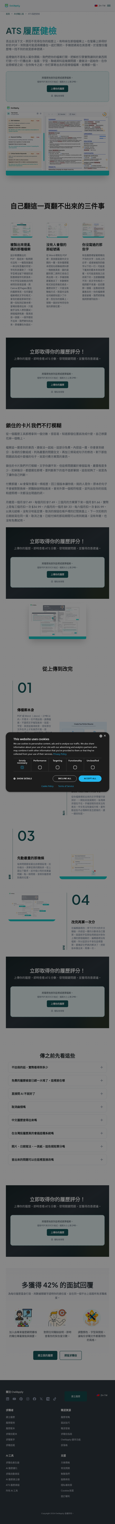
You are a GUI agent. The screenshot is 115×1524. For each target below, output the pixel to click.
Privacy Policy (60, 754)
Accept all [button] (90, 778)
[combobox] (100, 736)
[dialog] (57, 762)
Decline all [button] (64, 778)
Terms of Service (66, 786)
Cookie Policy (47, 786)
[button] (22, 778)
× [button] (105, 736)
